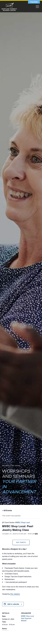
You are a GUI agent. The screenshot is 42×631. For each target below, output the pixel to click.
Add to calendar (13, 604)
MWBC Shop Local (27, 616)
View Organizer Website (26, 619)
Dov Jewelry (15, 594)
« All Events (7, 510)
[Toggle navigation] (37, 6)
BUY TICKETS (21, 542)
